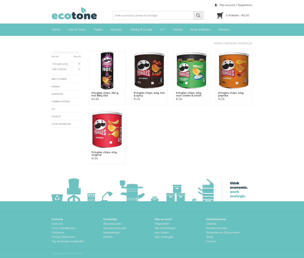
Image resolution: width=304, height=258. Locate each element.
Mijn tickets (162, 232)
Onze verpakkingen (64, 228)
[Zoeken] (198, 15)
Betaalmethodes (216, 228)
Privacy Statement (63, 237)
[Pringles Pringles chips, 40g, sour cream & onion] (191, 70)
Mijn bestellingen (165, 228)
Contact (211, 241)
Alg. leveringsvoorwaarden (68, 241)
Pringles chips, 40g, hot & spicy (149, 94)
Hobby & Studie (141, 29)
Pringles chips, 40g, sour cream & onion (189, 94)
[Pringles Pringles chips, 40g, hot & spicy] (149, 70)
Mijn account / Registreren (235, 5)
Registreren (162, 223)
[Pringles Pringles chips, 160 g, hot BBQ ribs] (107, 70)
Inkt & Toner (77, 29)
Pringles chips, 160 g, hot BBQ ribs (105, 94)
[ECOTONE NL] (82, 13)
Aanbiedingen (111, 232)
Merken (224, 29)
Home (56, 29)
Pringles (245, 43)
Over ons (57, 223)
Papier (98, 29)
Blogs (209, 237)
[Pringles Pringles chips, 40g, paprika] (233, 70)
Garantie (211, 223)
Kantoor (116, 29)
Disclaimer (58, 232)
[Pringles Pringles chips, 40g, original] (107, 129)
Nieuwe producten (114, 228)
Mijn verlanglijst (164, 237)
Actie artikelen (200, 29)
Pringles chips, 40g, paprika (231, 94)
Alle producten (112, 223)
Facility (177, 29)
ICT (162, 29)
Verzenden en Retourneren (223, 232)
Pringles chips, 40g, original (104, 153)
